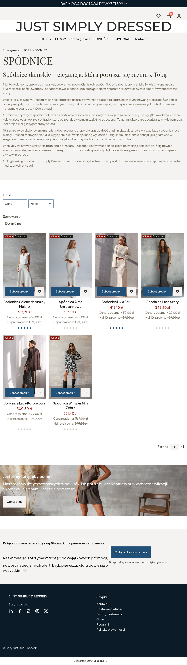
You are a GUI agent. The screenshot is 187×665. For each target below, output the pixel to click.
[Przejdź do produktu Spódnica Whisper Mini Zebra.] (70, 367)
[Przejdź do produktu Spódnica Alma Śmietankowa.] (70, 265)
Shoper (30, 647)
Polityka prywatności (110, 629)
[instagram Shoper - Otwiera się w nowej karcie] (37, 611)
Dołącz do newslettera (131, 552)
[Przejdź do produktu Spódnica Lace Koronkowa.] (24, 367)
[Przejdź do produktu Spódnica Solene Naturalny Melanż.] (24, 265)
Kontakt (102, 604)
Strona (163, 447)
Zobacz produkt (19, 291)
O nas (100, 619)
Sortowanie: (12, 216)
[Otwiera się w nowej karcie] (28, 611)
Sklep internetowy (89, 661)
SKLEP (27, 50)
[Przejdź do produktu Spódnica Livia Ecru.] (116, 265)
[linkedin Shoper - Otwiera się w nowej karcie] (11, 611)
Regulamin (103, 624)
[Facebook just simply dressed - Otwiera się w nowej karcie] (20, 611)
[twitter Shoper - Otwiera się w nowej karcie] (46, 611)
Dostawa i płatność (109, 609)
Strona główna (11, 50)
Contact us (14, 501)
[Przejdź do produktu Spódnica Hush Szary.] (162, 265)
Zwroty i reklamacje (109, 614)
